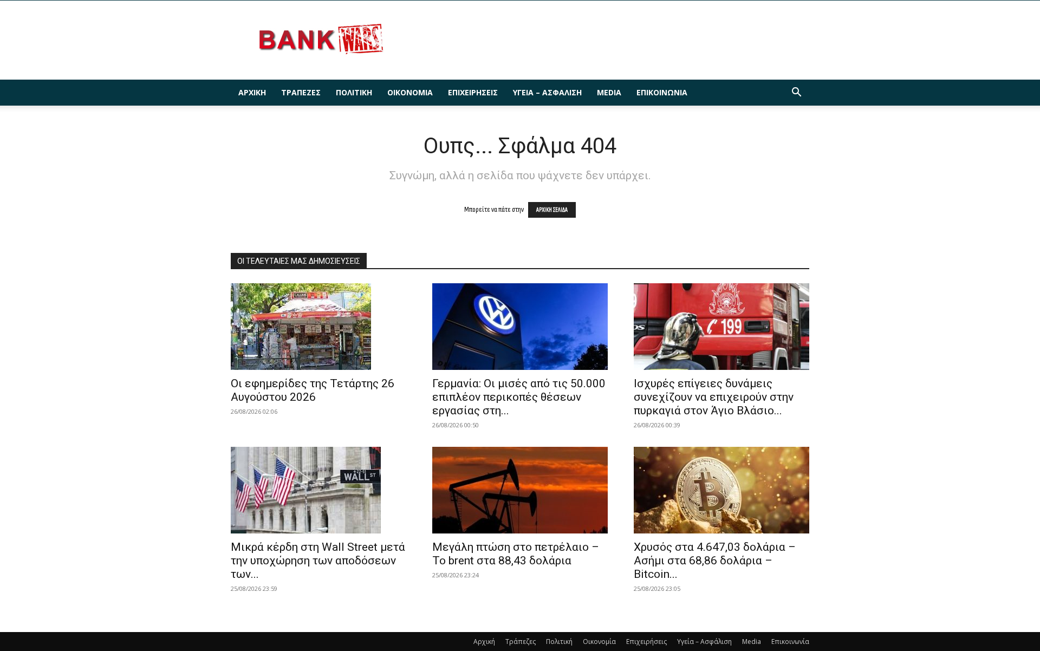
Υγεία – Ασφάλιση (547, 92)
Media (609, 92)
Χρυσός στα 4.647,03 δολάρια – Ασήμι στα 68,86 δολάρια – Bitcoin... (715, 561)
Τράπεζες (301, 92)
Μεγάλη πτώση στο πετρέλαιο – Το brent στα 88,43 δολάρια (515, 554)
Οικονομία (410, 92)
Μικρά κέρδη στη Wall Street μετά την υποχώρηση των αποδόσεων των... (318, 561)
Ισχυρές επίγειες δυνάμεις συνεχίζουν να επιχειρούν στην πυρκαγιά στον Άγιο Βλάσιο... (714, 397)
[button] (796, 93)
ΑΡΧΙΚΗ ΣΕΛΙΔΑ (552, 209)
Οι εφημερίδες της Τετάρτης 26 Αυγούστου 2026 (312, 390)
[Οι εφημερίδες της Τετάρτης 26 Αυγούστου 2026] (318, 326)
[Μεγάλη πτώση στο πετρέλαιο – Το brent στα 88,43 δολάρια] (520, 490)
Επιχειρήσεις (473, 92)
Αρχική (252, 92)
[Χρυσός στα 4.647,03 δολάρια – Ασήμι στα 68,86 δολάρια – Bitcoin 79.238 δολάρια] (721, 490)
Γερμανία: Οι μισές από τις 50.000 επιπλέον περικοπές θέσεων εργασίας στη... (519, 397)
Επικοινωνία (661, 92)
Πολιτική (354, 92)
